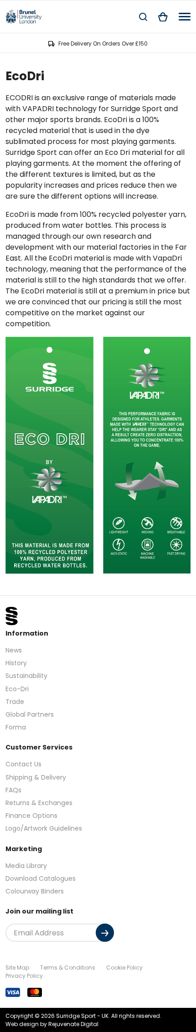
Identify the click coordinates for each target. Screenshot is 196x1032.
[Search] (143, 16)
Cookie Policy (124, 967)
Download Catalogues (40, 878)
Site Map (17, 967)
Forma (15, 727)
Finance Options (31, 815)
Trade (14, 701)
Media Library (26, 865)
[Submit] (105, 933)
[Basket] (163, 16)
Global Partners (29, 714)
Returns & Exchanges (38, 802)
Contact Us (23, 764)
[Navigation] (184, 16)
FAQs (13, 790)
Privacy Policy (24, 976)
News (13, 650)
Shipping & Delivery (35, 777)
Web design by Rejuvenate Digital (51, 1024)
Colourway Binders (34, 891)
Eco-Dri (17, 688)
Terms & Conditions (67, 967)
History (16, 662)
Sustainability (26, 675)
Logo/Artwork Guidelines (43, 828)
